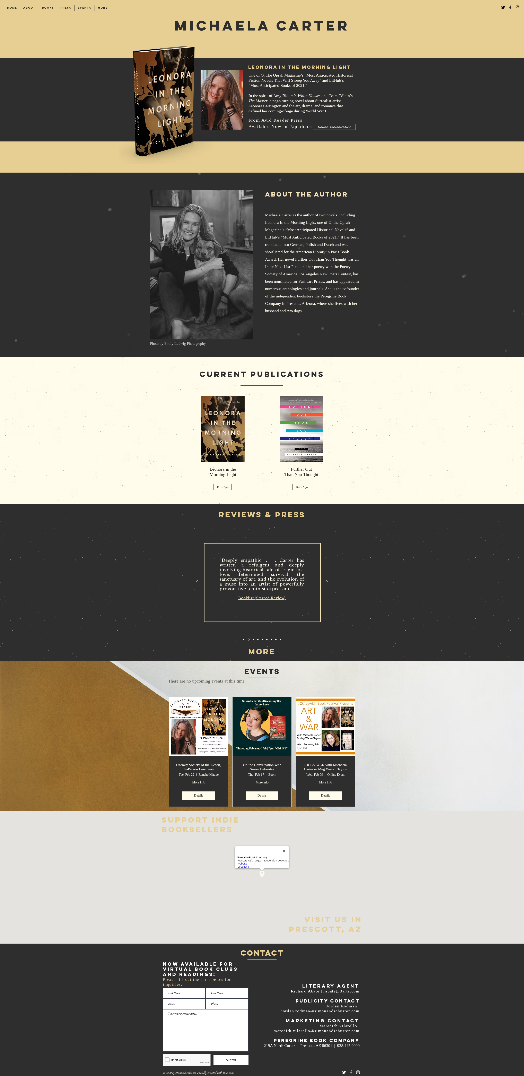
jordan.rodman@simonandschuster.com (320, 1011)
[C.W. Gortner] (253, 640)
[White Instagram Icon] (358, 1072)
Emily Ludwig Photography (185, 343)
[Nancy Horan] (258, 639)
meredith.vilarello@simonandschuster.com (317, 1031)
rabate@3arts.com (341, 991)
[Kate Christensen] (276, 639)
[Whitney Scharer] (267, 639)
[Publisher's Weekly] (243, 639)
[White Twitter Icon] (344, 1072)
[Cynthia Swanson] (271, 639)
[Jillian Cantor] (262, 639)
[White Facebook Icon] (351, 1072)
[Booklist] (248, 639)
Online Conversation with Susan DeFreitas (262, 767)
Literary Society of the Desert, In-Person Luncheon (198, 767)
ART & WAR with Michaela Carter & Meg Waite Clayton (325, 767)
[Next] (327, 582)
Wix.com (228, 1073)
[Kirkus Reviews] (280, 639)
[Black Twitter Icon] (503, 7)
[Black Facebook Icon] (510, 7)
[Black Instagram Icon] (517, 7)
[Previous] (197, 582)
